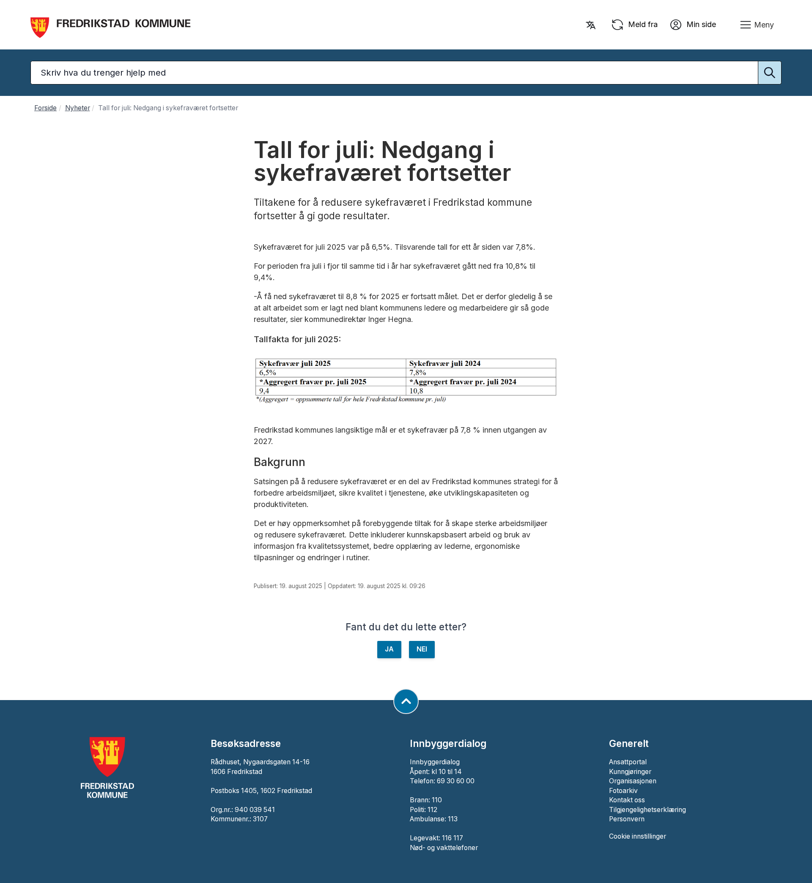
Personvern (627, 819)
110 (437, 800)
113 (453, 819)
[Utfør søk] (770, 72)
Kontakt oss (627, 800)
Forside (45, 108)
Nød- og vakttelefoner (444, 848)
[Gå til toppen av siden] (406, 701)
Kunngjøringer (630, 772)
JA (389, 649)
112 (432, 810)
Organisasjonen (632, 781)
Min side (700, 23)
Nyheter (77, 108)
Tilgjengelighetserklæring (647, 810)
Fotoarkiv (623, 791)
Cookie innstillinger (637, 836)
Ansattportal (628, 762)
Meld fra (642, 23)
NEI (422, 649)
